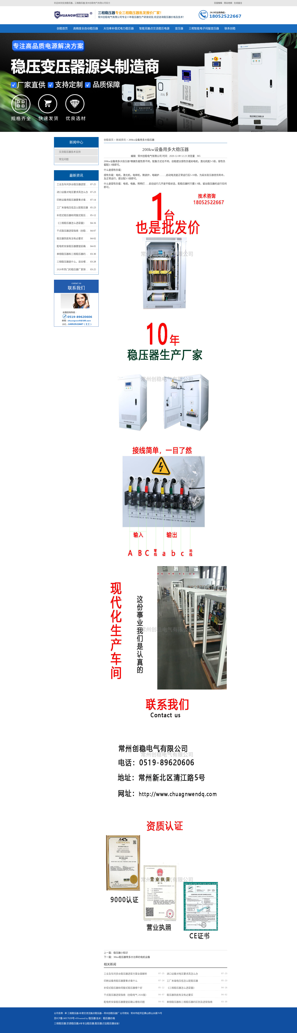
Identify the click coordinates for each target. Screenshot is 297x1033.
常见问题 (64, 159)
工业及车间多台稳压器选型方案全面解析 (73, 184)
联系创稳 (229, 28)
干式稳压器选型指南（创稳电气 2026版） (73, 230)
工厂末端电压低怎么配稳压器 (72, 207)
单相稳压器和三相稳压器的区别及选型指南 (73, 254)
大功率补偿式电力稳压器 (118, 28)
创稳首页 (62, 28)
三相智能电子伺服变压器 (204, 28)
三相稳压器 (60, 1023)
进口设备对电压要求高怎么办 (72, 192)
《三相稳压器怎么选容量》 (71, 223)
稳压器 (126, 161)
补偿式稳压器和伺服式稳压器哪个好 (73, 215)
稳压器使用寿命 (215, 175)
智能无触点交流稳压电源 (154, 28)
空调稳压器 (73, 1023)
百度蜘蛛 (218, 3)
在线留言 (238, 3)
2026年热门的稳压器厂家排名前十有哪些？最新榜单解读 (73, 269)
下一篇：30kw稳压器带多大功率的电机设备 (127, 957)
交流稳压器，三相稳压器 (73, 3)
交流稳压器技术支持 (70, 152)
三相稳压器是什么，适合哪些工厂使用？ (73, 261)
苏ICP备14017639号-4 (65, 1018)
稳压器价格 (109, 1018)
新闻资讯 (121, 140)
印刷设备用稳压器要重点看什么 (73, 200)
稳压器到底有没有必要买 (70, 238)
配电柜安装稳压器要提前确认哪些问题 (73, 246)
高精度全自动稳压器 (85, 28)
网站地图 (228, 3)
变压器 (179, 28)
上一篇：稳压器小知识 (116, 953)
